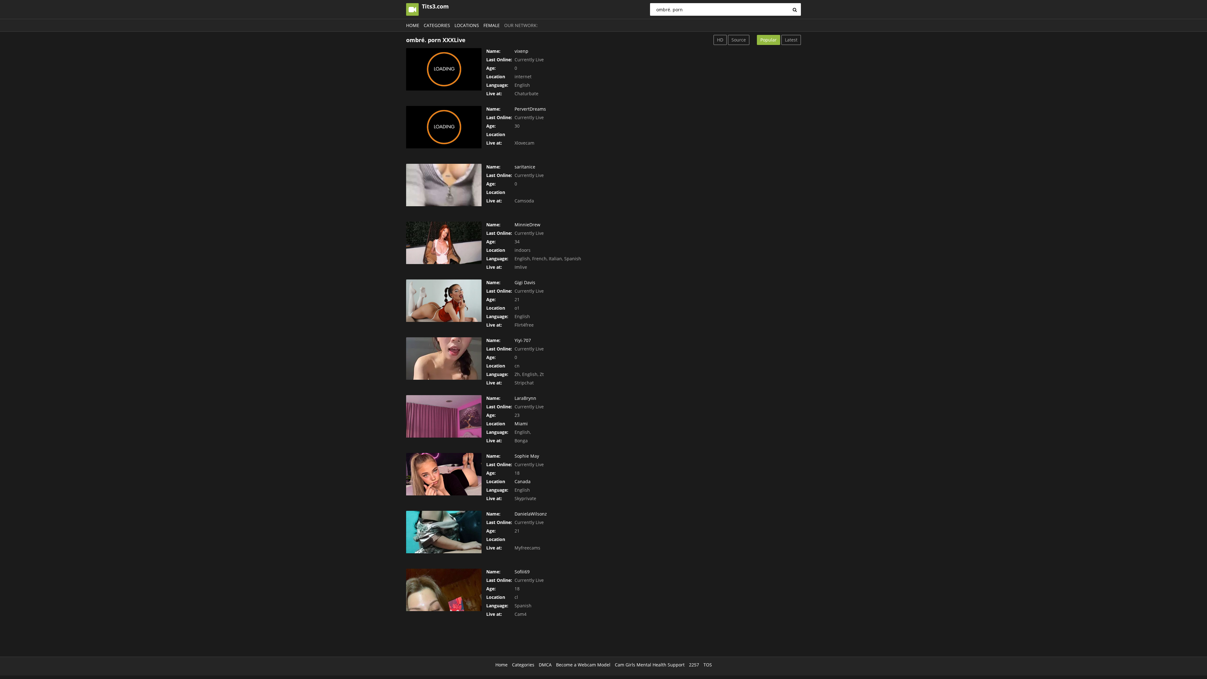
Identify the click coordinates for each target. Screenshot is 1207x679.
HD (720, 40)
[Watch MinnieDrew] (444, 243)
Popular (768, 40)
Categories (437, 25)
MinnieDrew (527, 225)
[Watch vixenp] (444, 69)
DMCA (545, 665)
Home (412, 25)
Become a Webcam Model (583, 665)
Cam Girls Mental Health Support (650, 665)
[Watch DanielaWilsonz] (444, 532)
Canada (523, 481)
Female (491, 25)
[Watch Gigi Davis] (444, 300)
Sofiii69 (522, 572)
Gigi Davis (525, 282)
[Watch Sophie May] (444, 474)
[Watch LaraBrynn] (444, 416)
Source (738, 40)
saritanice (525, 167)
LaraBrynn (525, 398)
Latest (791, 40)
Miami (521, 424)
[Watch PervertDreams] (444, 127)
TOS (707, 665)
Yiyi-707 (523, 340)
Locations (467, 25)
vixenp (521, 51)
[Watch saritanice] (444, 185)
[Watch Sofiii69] (444, 590)
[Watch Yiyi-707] (444, 358)
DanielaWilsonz (531, 514)
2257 (694, 665)
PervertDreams (530, 109)
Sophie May (527, 456)
